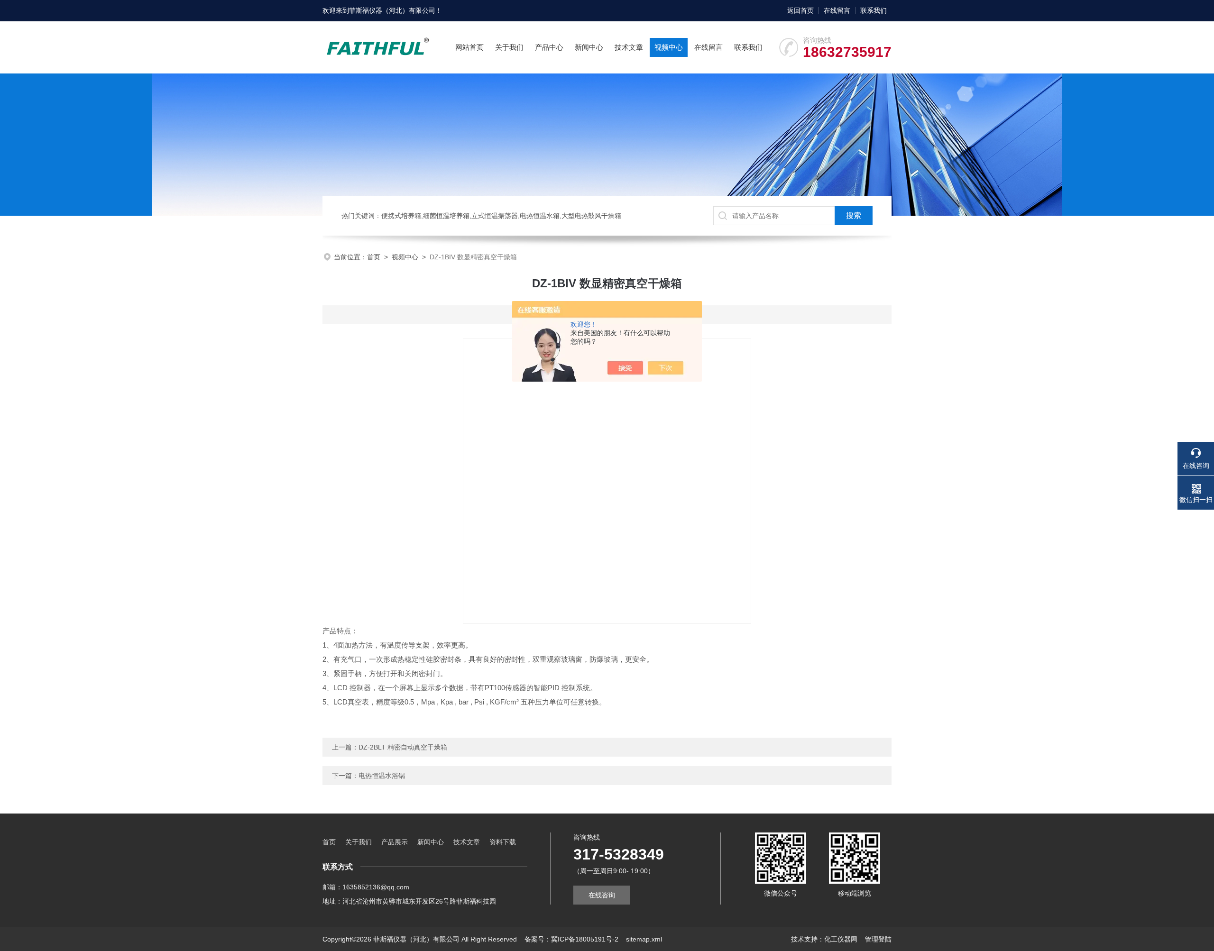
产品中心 (549, 47)
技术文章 (629, 47)
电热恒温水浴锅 (382, 775)
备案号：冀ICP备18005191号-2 (571, 939)
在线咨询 (602, 895)
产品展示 (394, 842)
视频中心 (668, 47)
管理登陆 (878, 939)
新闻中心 (589, 47)
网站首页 (469, 47)
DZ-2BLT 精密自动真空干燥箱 (403, 747)
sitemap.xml (644, 939)
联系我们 (873, 10)
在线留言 (837, 10)
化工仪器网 (840, 939)
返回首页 (800, 10)
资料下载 (502, 842)
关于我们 (509, 47)
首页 (373, 257)
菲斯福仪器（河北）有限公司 (392, 10)
